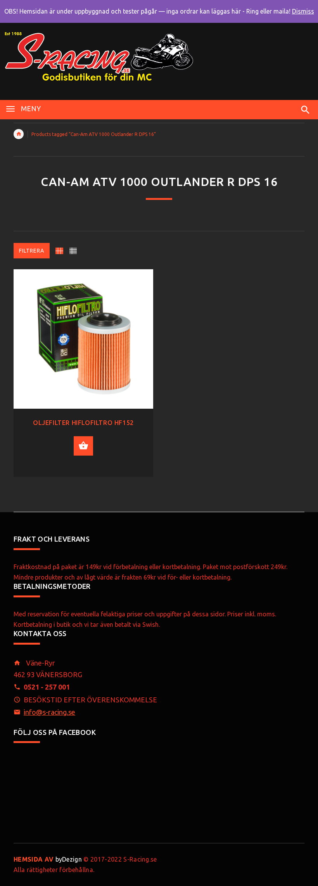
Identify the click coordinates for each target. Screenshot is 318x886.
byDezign (48, 859)
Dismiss (303, 11)
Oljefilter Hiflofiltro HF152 (83, 422)
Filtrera (31, 251)
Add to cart (83, 446)
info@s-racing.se (49, 712)
